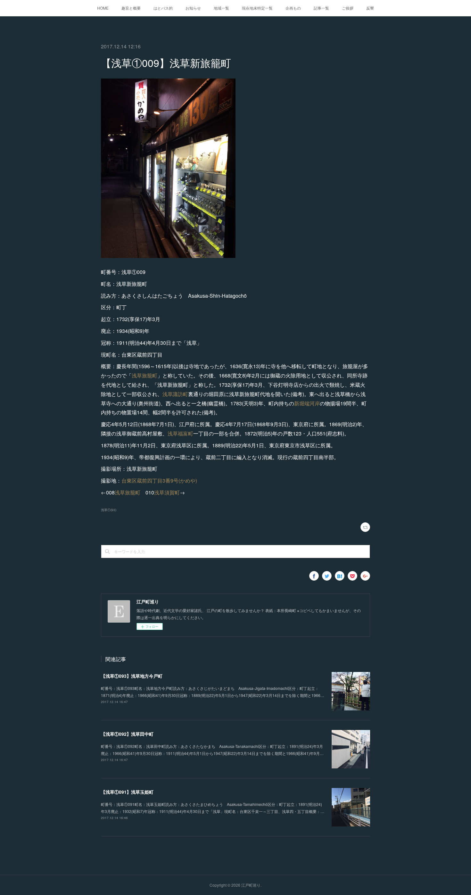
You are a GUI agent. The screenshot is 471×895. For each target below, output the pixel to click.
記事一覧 (321, 8)
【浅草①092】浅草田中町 (127, 734)
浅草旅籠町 (144, 375)
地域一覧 (221, 8)
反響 (370, 8)
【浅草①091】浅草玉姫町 (127, 792)
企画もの (293, 8)
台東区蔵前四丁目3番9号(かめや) (159, 480)
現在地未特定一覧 (257, 8)
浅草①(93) (108, 510)
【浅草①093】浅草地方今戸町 (131, 676)
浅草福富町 (180, 433)
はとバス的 (163, 8)
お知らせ (193, 8)
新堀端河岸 (307, 403)
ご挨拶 (347, 8)
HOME (103, 8)
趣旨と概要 (131, 8)
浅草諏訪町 (175, 394)
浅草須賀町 (167, 492)
